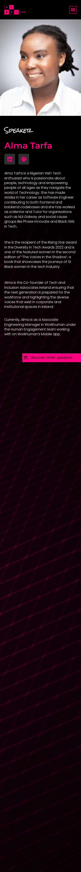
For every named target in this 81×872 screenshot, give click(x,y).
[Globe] (23, 159)
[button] (73, 10)
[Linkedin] (9, 159)
